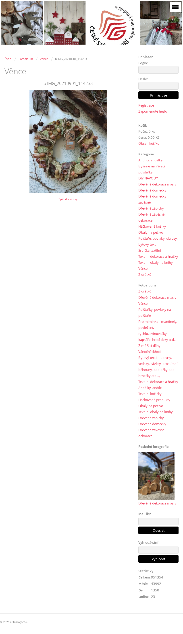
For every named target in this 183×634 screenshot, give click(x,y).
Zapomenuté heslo (152, 111)
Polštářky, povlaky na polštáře (154, 312)
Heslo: (143, 79)
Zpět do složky (68, 199)
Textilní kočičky (150, 393)
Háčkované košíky (152, 226)
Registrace (146, 105)
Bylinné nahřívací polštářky (151, 169)
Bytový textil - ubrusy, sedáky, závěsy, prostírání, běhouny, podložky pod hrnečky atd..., (158, 366)
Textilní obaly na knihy (155, 262)
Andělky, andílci (150, 387)
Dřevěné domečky (152, 190)
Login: (143, 63)
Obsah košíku (148, 143)
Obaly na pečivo (150, 232)
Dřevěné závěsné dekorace (151, 217)
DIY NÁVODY (148, 178)
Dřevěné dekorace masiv (157, 184)
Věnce (44, 59)
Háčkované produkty (154, 399)
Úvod (7, 59)
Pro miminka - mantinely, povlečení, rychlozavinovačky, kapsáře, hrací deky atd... (157, 330)
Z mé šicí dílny (149, 345)
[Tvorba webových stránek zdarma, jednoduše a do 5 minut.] (26, 622)
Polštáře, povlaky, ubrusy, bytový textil (158, 241)
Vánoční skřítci (149, 351)
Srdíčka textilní (149, 250)
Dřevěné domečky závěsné (152, 199)
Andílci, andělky (150, 160)
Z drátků (144, 274)
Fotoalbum (26, 59)
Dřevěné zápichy (151, 208)
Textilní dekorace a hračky (158, 256)
